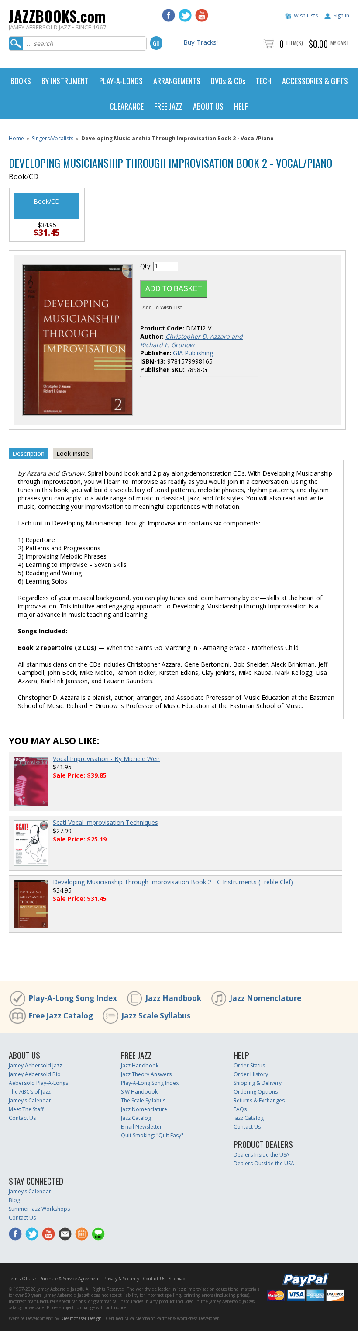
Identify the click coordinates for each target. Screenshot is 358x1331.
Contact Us (22, 1118)
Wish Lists (306, 15)
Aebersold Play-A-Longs (38, 1083)
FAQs (240, 1109)
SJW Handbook (139, 1091)
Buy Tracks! (200, 42)
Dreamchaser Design (81, 1318)
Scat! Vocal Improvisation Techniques (105, 822)
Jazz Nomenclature (265, 998)
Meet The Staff (26, 1109)
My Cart (339, 42)
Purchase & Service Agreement (69, 1278)
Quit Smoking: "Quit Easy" (152, 1135)
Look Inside (72, 453)
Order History (251, 1074)
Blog (14, 1200)
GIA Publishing (193, 353)
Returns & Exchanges (259, 1100)
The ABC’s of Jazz (30, 1091)
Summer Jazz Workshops (39, 1209)
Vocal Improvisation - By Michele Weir (106, 758)
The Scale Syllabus (143, 1100)
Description (28, 453)
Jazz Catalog (136, 1118)
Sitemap (177, 1278)
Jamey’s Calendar (30, 1100)
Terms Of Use (22, 1278)
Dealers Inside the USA (261, 1154)
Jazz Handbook (173, 998)
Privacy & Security (121, 1278)
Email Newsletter (141, 1126)
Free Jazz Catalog (60, 1016)
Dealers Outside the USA (264, 1163)
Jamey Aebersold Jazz (35, 1065)
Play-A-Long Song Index (72, 998)
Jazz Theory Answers (146, 1074)
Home (16, 138)
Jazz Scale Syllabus (155, 1016)
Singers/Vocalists (52, 138)
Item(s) (294, 42)
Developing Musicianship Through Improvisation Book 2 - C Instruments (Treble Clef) (173, 882)
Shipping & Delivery (258, 1083)
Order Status (249, 1065)
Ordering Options (256, 1091)
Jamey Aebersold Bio (35, 1074)
